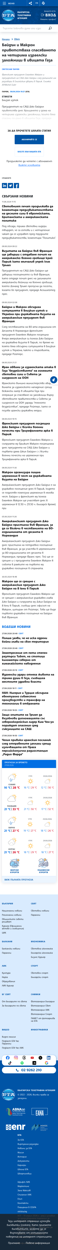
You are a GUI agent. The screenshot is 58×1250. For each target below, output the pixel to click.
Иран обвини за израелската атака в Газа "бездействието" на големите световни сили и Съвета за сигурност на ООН (29, 372)
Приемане (14, 1242)
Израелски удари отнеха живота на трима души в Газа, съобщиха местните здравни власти (28, 678)
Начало (6, 39)
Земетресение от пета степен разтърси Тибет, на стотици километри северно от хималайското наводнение (24, 658)
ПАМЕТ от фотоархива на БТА (43, 1019)
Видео (5, 1029)
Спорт (34, 966)
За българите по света (14, 1005)
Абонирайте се (29, 139)
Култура (6, 973)
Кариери (22, 1165)
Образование (8, 981)
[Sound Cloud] (35, 1063)
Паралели (35, 915)
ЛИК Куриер (8, 985)
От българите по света (14, 1001)
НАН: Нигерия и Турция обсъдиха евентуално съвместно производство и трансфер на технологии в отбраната (25, 698)
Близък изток (10, 100)
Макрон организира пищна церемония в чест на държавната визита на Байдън (27, 475)
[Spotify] (23, 1063)
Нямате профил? (48, 19)
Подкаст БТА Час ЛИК (13, 1048)
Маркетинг (23, 1186)
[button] (30, 3)
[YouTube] (33, 1057)
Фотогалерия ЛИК (40, 1010)
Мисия (21, 1152)
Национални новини (12, 911)
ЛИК (4, 966)
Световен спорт (39, 973)
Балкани (7, 941)
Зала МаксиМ (24, 1190)
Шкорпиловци (25, 1173)
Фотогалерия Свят (41, 1005)
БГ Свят (6, 994)
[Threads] (25, 1057)
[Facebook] (8, 1057)
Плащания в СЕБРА (27, 1207)
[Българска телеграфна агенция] (8, 1094)
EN (37, 3)
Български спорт (39, 977)
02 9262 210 (31, 1070)
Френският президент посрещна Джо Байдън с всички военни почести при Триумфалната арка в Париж (27, 429)
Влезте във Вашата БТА (29, 151)
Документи (23, 1161)
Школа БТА (23, 1169)
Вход (50, 15)
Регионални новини (11, 915)
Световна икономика (42, 948)
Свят (17, 39)
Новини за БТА (25, 1148)
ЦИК (4, 933)
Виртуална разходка (28, 1144)
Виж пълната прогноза (19, 879)
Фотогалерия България (43, 1001)
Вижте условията (29, 165)
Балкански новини (11, 948)
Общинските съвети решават (13, 920)
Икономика (38, 941)
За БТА (21, 1140)
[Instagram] (17, 1057)
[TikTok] (11, 1063)
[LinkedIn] (49, 1057)
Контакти (23, 1203)
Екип (20, 1199)
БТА (19, 1135)
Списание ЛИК (24, 1194)
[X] (41, 1057)
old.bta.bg (22, 1211)
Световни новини (40, 911)
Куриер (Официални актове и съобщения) (13, 927)
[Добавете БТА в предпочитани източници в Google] (47, 1063)
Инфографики (39, 1029)
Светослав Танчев (10, 69)
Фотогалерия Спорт (41, 1014)
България (7, 903)
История (22, 1157)
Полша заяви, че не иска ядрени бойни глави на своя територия (25, 639)
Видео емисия (9, 1037)
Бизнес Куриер (38, 957)
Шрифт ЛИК (24, 1182)
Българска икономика (42, 953)
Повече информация (38, 1242)
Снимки (35, 994)
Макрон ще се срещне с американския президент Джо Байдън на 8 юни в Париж (24, 585)
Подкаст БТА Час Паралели (10, 1042)
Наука (5, 977)
